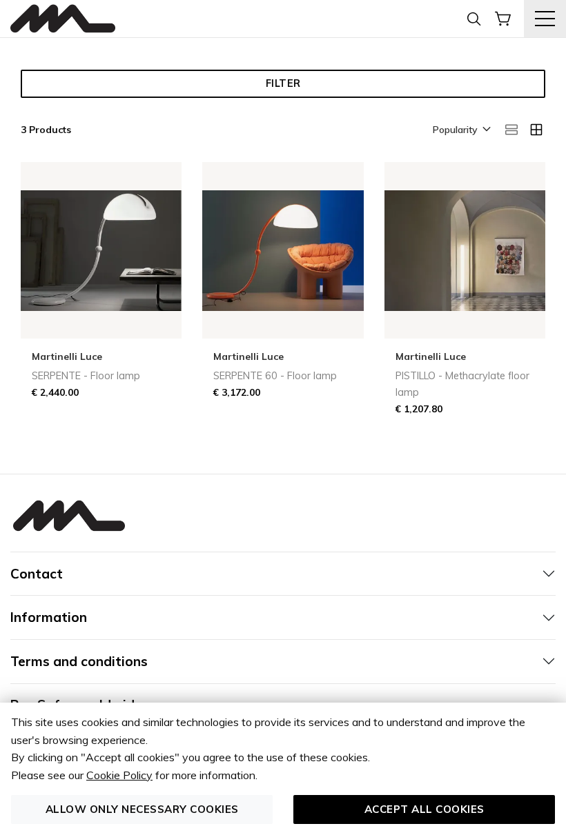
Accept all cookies (424, 809)
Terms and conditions (79, 661)
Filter (283, 83)
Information (48, 617)
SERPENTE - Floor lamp (86, 376)
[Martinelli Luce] (62, 18)
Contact (36, 573)
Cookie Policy (119, 775)
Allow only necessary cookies (142, 809)
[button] (461, 130)
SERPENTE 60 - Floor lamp (275, 376)
